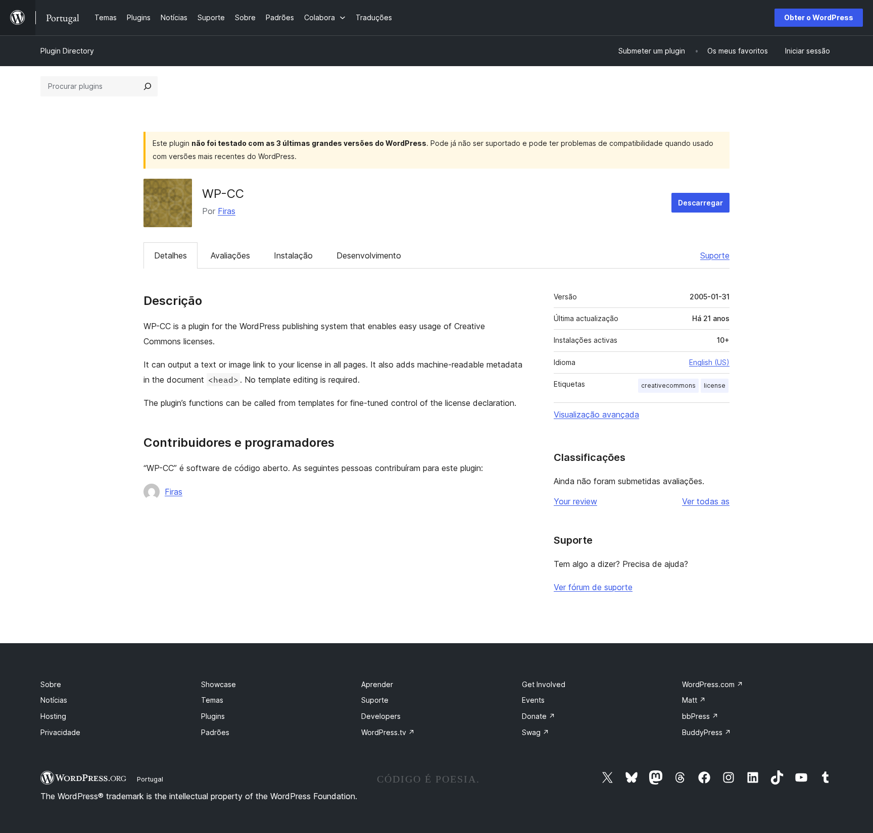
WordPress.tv (388, 732)
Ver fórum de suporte (593, 587)
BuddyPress (706, 732)
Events (533, 700)
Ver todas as (706, 501)
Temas (212, 700)
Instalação (293, 255)
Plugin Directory (67, 50)
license (714, 385)
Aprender (377, 684)
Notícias (53, 700)
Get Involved (543, 684)
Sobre (50, 684)
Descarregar (700, 202)
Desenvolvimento (368, 255)
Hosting (53, 716)
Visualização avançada (596, 414)
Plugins (213, 716)
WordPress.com (712, 684)
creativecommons (668, 385)
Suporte (715, 255)
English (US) (709, 362)
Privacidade (60, 732)
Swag (535, 732)
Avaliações (230, 255)
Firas (226, 211)
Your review (575, 501)
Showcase (218, 684)
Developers (381, 716)
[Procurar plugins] (147, 86)
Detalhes (170, 255)
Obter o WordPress (818, 17)
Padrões (215, 732)
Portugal (150, 779)
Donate (538, 716)
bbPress (700, 716)
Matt (694, 700)
